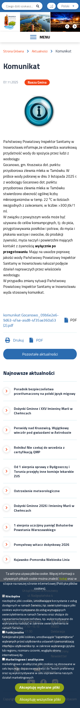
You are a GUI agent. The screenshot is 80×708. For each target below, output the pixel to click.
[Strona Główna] (10, 22)
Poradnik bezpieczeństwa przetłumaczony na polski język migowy (44, 391)
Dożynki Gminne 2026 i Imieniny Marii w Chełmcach (44, 508)
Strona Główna (13, 51)
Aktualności (40, 51)
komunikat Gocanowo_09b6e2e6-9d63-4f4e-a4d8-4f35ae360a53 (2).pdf (31, 320)
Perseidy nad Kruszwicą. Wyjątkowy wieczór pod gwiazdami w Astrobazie (42, 430)
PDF (39, 340)
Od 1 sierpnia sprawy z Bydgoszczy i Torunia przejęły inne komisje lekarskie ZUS (44, 471)
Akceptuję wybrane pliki (39, 687)
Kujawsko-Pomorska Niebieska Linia (42, 559)
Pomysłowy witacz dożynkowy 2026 (41, 544)
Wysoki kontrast (51, 6)
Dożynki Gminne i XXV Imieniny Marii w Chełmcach (43, 411)
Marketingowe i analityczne (25, 659)
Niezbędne (13, 596)
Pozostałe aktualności (40, 354)
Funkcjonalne (15, 632)
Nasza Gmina (37, 82)
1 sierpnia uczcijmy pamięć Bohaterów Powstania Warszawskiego (43, 527)
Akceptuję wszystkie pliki (40, 699)
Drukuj (18, 340)
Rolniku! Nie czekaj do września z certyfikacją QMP (39, 450)
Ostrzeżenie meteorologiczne (37, 491)
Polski (70, 6)
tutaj (63, 578)
